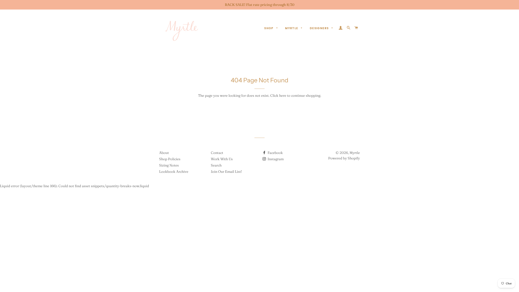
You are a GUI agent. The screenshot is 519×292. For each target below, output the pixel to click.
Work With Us (222, 159)
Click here (278, 95)
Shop (269, 28)
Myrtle (292, 28)
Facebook (275, 152)
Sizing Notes (169, 165)
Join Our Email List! (226, 171)
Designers (320, 28)
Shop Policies (169, 159)
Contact (217, 152)
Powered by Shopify (344, 158)
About (164, 152)
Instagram (275, 159)
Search (216, 165)
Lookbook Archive (173, 171)
